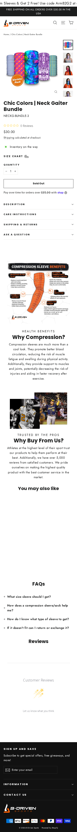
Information (16, 784)
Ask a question (17, 234)
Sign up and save (20, 749)
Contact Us (15, 795)
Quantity (12, 164)
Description (14, 204)
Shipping (9, 137)
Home (6, 34)
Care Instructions (20, 214)
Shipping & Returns (21, 224)
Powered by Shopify (50, 827)
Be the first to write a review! (38, 720)
